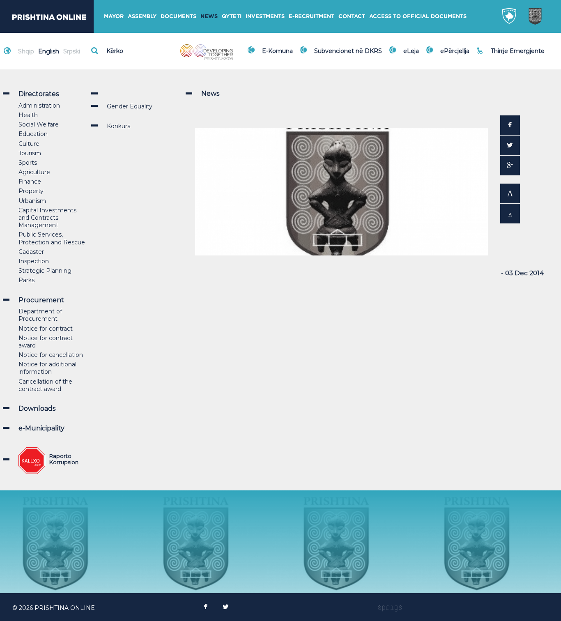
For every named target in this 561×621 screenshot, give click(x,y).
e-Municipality (41, 428)
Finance (29, 181)
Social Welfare (38, 124)
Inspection (33, 261)
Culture (28, 143)
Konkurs (118, 126)
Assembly (142, 16)
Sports (27, 162)
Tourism (29, 153)
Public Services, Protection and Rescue (51, 238)
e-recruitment (311, 16)
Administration (39, 105)
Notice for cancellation (50, 355)
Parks (26, 280)
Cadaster (31, 251)
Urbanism (32, 201)
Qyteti (231, 16)
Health (28, 115)
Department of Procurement (40, 315)
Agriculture (34, 172)
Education (33, 134)
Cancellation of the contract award (45, 385)
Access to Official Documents (418, 16)
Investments (265, 16)
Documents (178, 16)
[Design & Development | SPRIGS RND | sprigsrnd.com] (390, 608)
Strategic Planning (44, 270)
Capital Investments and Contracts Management (47, 218)
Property (31, 191)
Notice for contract (45, 328)
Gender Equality (129, 106)
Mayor (114, 16)
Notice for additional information (47, 368)
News (209, 16)
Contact (351, 16)
